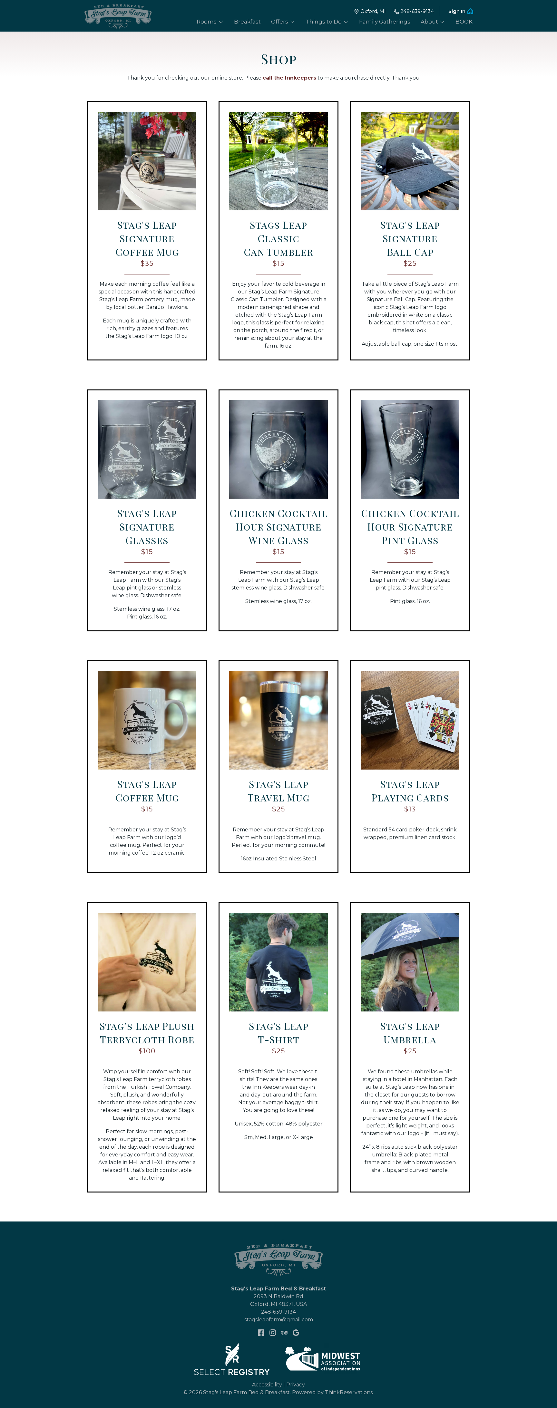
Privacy (295, 1385)
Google (296, 1332)
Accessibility (267, 1385)
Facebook (261, 1332)
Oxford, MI (373, 11)
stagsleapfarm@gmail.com (278, 1320)
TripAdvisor (284, 1332)
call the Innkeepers (289, 78)
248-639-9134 (417, 11)
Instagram (272, 1332)
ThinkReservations (349, 1392)
